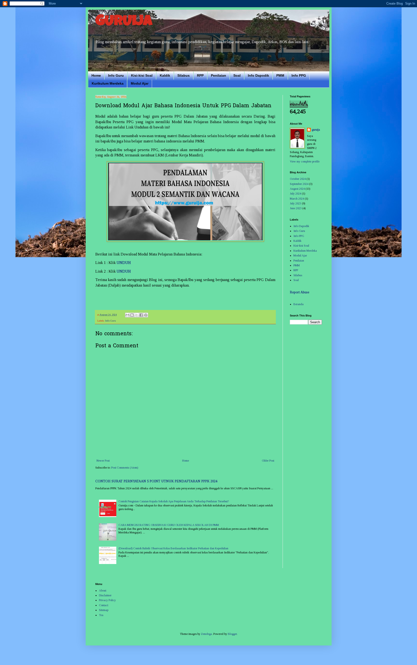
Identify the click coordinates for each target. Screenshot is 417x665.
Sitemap (103, 610)
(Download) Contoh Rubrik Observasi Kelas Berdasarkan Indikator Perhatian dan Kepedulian (173, 548)
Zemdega (206, 634)
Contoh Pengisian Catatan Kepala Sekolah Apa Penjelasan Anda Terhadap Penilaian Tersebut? (173, 501)
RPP (200, 75)
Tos (101, 615)
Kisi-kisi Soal (142, 75)
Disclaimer (105, 595)
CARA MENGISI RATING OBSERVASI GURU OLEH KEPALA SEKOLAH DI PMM (168, 525)
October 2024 (298, 179)
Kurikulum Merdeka (108, 83)
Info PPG (299, 75)
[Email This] (127, 315)
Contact (103, 605)
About (102, 590)
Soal (237, 75)
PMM (280, 75)
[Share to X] (136, 315)
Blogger (232, 634)
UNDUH (124, 263)
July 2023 (295, 203)
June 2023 (296, 208)
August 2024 (297, 188)
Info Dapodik (258, 75)
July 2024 (295, 193)
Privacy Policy (107, 600)
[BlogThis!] (132, 315)
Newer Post (103, 460)
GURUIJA (123, 22)
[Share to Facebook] (141, 315)
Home (96, 75)
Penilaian (218, 75)
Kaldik (165, 75)
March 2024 (297, 198)
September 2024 (299, 184)
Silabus (183, 75)
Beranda (298, 304)
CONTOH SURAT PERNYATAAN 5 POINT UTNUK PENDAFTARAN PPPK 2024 (156, 481)
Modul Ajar (139, 83)
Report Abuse (299, 292)
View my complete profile (305, 161)
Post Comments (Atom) (124, 467)
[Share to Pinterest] (145, 315)
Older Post (268, 460)
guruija (316, 129)
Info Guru (116, 75)
